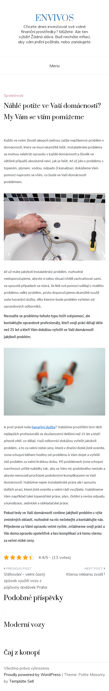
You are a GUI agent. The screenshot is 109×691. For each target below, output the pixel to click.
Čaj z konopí (22, 652)
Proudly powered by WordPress (33, 674)
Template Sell (21, 681)
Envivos (54, 18)
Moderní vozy (24, 625)
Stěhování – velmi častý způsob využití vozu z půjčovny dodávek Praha (25, 581)
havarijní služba (43, 427)
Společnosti (13, 95)
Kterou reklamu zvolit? (85, 574)
